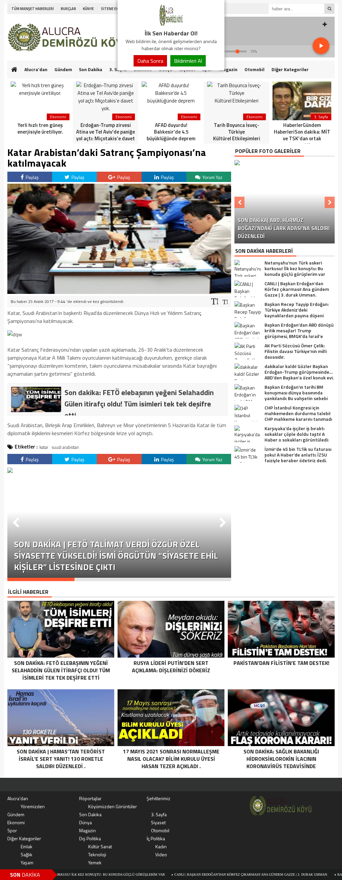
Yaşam (27, 862)
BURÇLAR (68, 8)
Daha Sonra (150, 61)
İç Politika (156, 838)
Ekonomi (16, 822)
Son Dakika (90, 69)
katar (43, 447)
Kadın (161, 846)
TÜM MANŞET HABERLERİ (32, 8)
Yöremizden (33, 806)
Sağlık (26, 854)
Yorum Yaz (211, 177)
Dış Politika (90, 838)
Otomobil (254, 69)
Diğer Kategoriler (290, 69)
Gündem (63, 69)
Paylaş (32, 177)
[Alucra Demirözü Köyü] (171, 25)
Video (161, 854)
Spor (12, 830)
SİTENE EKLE (111, 8)
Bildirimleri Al (188, 61)
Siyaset (158, 822)
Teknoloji (97, 854)
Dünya (85, 822)
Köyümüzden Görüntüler (112, 806)
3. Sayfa (159, 814)
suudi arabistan (65, 447)
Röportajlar (90, 798)
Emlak (26, 846)
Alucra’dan (35, 69)
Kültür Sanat (100, 846)
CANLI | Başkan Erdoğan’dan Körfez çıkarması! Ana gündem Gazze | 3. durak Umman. (222, 874)
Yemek (95, 862)
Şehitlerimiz (158, 798)
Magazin (228, 69)
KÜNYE (88, 8)
